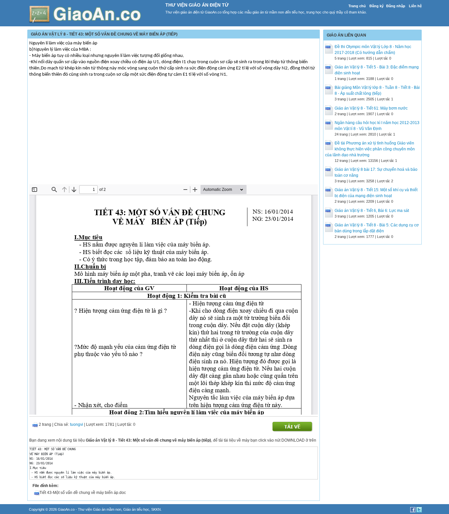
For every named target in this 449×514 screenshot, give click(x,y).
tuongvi (76, 424)
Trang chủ (357, 6)
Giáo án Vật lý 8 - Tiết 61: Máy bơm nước (371, 108)
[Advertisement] (173, 135)
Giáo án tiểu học (136, 509)
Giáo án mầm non (107, 509)
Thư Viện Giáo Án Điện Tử (197, 5)
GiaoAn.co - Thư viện (75, 509)
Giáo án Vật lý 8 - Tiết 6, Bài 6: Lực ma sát (372, 210)
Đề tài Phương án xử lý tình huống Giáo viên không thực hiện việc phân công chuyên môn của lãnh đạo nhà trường (370, 149)
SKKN (156, 509)
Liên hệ (415, 6)
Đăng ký (376, 6)
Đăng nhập (395, 6)
